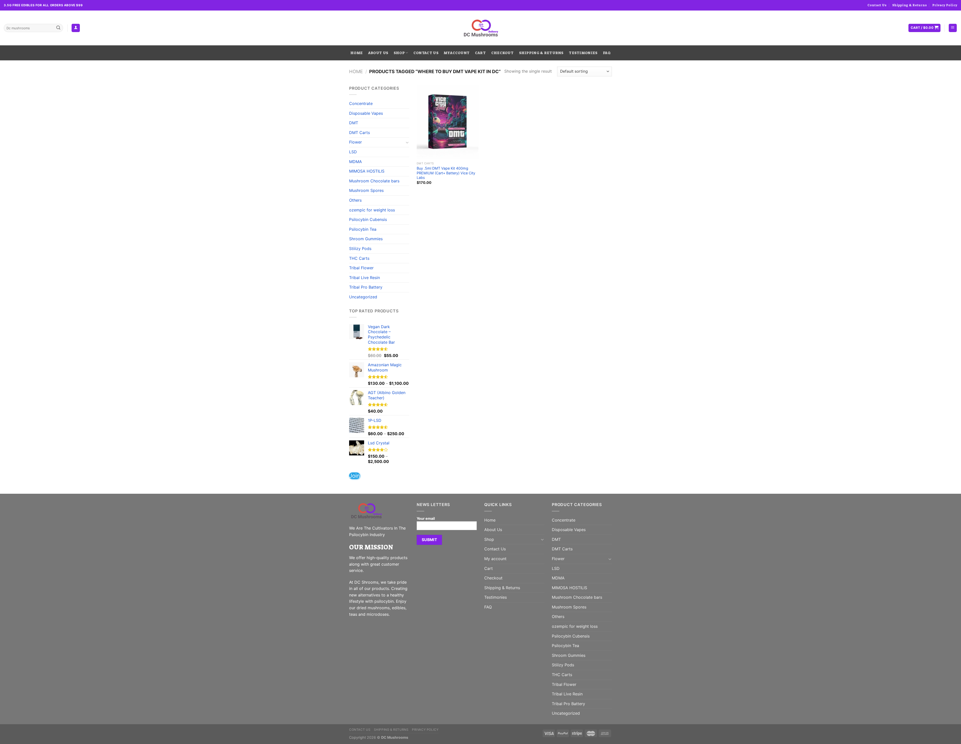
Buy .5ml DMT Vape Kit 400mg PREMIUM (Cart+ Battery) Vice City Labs (446, 173)
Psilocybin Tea (362, 229)
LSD (353, 151)
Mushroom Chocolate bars (374, 180)
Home (356, 53)
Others (355, 200)
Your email (426, 518)
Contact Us (876, 5)
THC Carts (359, 258)
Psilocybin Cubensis (368, 219)
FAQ (607, 53)
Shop (399, 53)
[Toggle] (407, 142)
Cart (480, 53)
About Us (378, 53)
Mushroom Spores (366, 190)
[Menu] (953, 28)
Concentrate (361, 103)
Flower (355, 142)
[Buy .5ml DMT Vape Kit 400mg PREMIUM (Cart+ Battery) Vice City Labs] (447, 122)
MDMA (355, 161)
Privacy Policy (944, 5)
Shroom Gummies (366, 238)
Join (354, 475)
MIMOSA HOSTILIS (366, 171)
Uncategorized (363, 296)
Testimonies (583, 53)
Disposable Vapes (366, 113)
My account (456, 53)
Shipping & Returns (909, 5)
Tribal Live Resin (364, 277)
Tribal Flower (361, 267)
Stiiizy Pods (360, 248)
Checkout (502, 53)
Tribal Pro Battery (365, 287)
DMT (353, 122)
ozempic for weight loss (372, 209)
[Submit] (58, 28)
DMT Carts (359, 132)
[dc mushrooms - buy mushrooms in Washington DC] (480, 28)
